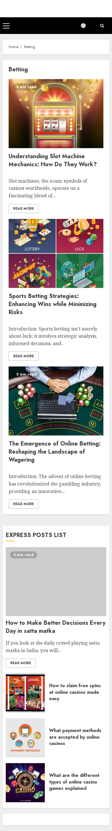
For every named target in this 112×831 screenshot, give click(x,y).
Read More (23, 208)
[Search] (102, 25)
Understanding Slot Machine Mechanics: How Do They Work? (53, 160)
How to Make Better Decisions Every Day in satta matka (55, 627)
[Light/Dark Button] (86, 25)
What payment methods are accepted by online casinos (75, 737)
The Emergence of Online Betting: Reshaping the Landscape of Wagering (55, 452)
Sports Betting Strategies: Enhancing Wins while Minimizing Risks (52, 304)
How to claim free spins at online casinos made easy (75, 692)
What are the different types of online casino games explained (74, 782)
